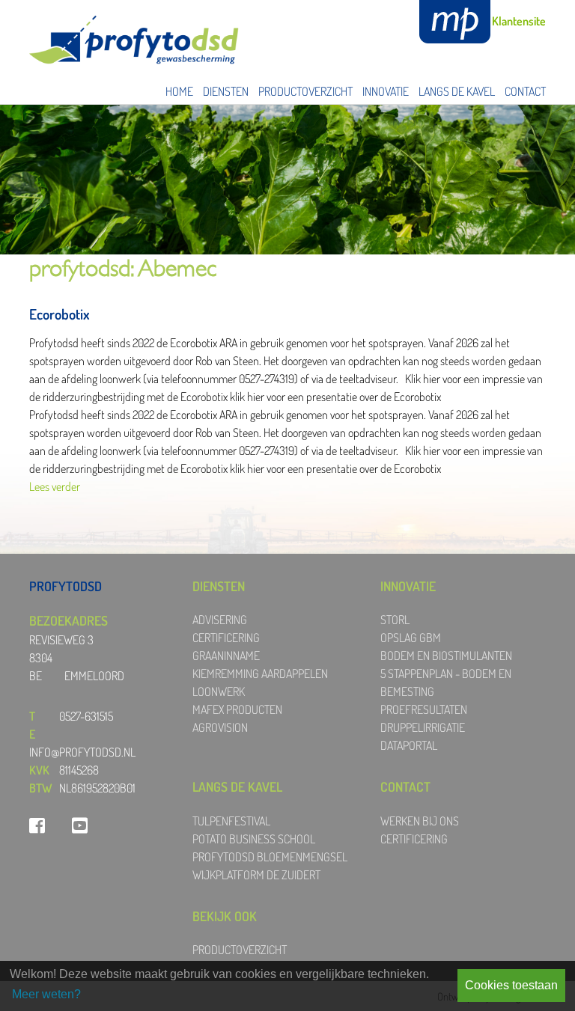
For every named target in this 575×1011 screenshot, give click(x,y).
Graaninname (226, 655)
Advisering (219, 619)
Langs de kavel (457, 91)
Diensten (226, 91)
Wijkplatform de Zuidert (256, 874)
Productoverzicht (305, 91)
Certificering (226, 637)
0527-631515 (86, 716)
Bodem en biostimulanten (446, 655)
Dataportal (408, 745)
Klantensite (519, 20)
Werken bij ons (419, 820)
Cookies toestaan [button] (511, 985)
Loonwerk (218, 691)
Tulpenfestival (231, 820)
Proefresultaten (423, 709)
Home (179, 91)
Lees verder (54, 486)
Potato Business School (253, 838)
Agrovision (220, 727)
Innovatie (385, 91)
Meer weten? (46, 994)
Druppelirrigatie (422, 727)
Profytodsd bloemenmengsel (269, 856)
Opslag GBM (410, 637)
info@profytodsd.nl (82, 752)
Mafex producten (237, 709)
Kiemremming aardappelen (260, 673)
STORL (395, 619)
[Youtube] (80, 825)
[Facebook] (37, 825)
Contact (525, 91)
